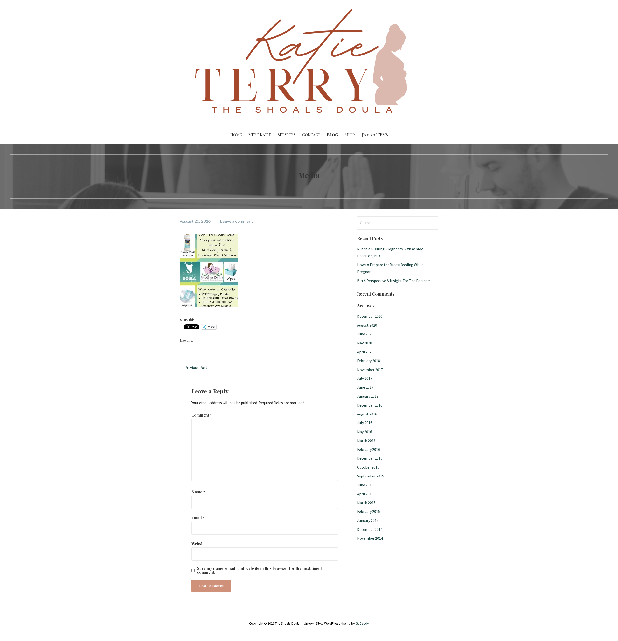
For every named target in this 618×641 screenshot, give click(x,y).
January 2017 (368, 396)
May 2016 (364, 431)
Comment (201, 415)
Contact (311, 134)
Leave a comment (236, 221)
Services (287, 134)
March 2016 (366, 440)
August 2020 (367, 325)
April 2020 (365, 351)
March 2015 (366, 502)
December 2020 (369, 316)
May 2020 (364, 342)
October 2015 (368, 467)
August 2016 (367, 414)
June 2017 (365, 387)
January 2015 (368, 520)
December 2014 (369, 529)
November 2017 (370, 369)
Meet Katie (259, 134)
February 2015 (368, 511)
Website (198, 543)
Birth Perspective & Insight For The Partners (394, 280)
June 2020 (365, 333)
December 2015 (369, 458)
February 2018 (368, 360)
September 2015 (370, 476)
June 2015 (365, 484)
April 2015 (365, 493)
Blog (332, 134)
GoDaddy (362, 623)
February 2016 (368, 449)
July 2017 (364, 378)
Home (236, 134)
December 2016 (369, 405)
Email (198, 517)
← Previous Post (193, 367)
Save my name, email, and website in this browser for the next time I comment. (259, 570)
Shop (349, 134)
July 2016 (364, 422)
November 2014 (370, 538)
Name (198, 491)
